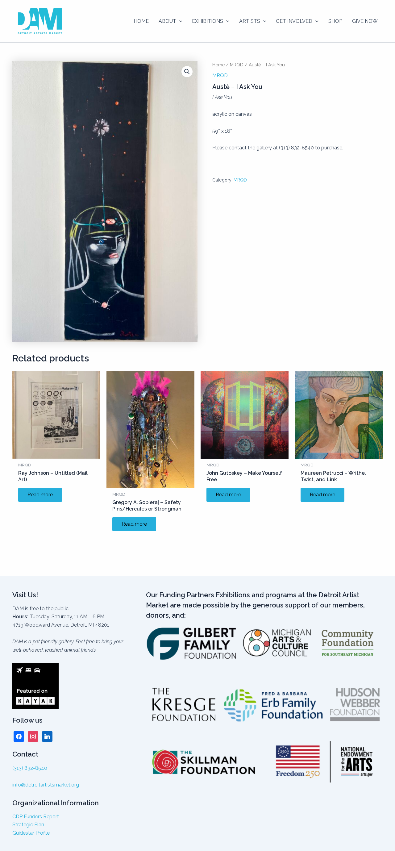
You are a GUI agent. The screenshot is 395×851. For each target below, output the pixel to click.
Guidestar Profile (31, 833)
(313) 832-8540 (29, 768)
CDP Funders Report (35, 817)
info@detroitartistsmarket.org (45, 785)
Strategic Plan (28, 825)
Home (218, 64)
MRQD (236, 64)
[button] (179, 21)
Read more (40, 495)
